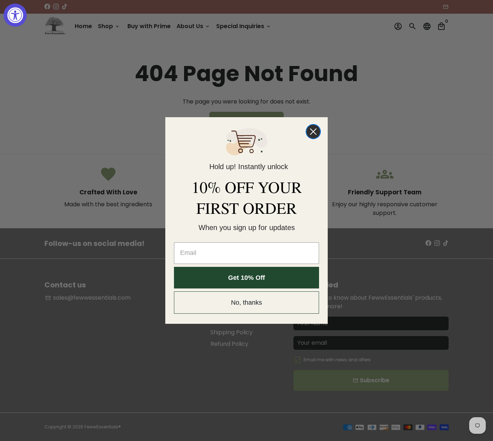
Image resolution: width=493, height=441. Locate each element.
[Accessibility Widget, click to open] (15, 15)
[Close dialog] (313, 131)
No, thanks (246, 302)
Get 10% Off (246, 277)
